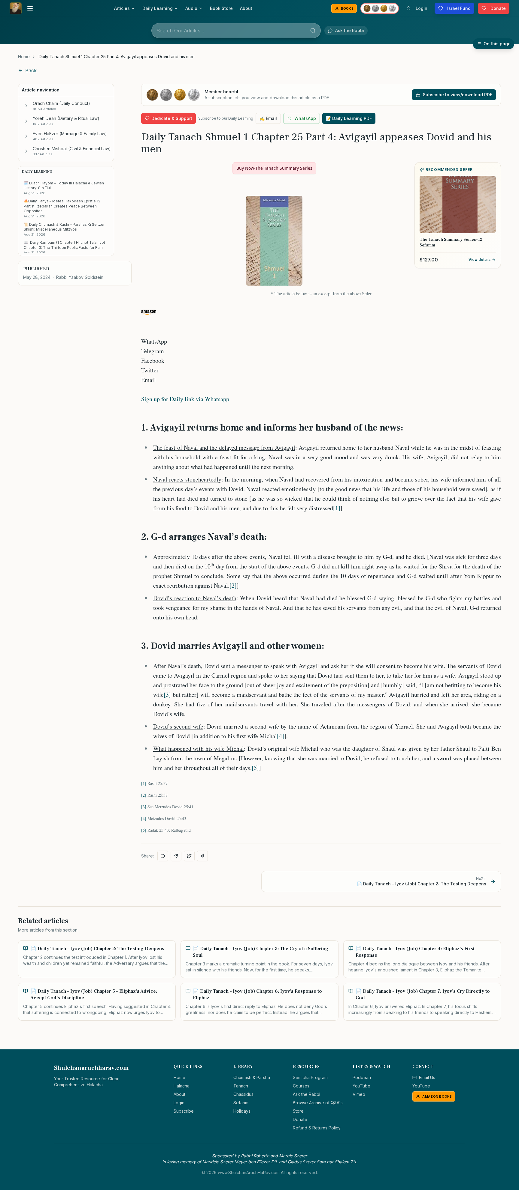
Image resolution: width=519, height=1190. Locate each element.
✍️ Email (268, 118)
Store (298, 1111)
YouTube (361, 1085)
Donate (300, 1119)
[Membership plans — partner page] (379, 8)
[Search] (313, 31)
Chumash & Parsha (251, 1077)
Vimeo (359, 1094)
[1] (336, 508)
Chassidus (243, 1094)
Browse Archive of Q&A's (318, 1102)
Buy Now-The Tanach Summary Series (274, 168)
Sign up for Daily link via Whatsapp (185, 399)
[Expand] (26, 106)
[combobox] (236, 30)
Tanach (240, 1085)
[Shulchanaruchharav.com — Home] (16, 8)
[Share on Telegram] (176, 856)
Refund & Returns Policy (317, 1127)
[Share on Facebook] (202, 856)
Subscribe (184, 1111)
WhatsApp (305, 118)
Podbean (362, 1077)
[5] (255, 768)
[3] (167, 694)
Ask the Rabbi (306, 1094)
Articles (122, 8)
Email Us (427, 1077)
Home (24, 56)
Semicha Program (310, 1077)
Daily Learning (157, 8)
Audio (191, 8)
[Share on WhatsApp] (162, 856)
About (246, 8)
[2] (233, 585)
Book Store (221, 8)
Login (179, 1102)
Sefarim (240, 1102)
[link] (117, 57)
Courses (301, 1085)
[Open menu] (30, 8)
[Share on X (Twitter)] (189, 856)
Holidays (241, 1111)
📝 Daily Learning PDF (349, 118)
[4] (280, 736)
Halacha (182, 1085)
